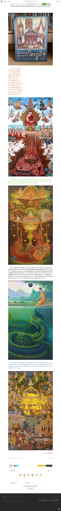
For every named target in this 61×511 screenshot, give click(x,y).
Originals (8, 496)
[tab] (13, 483)
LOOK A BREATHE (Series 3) (29, 1)
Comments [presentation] (13, 482)
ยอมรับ (44, 4)
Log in (31, 488)
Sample (15, 496)
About (23, 496)
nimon (36, 1)
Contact (26, 496)
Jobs (3, 498)
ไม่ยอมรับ (49, 4)
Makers (5, 1)
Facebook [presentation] (27, 483)
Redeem (19, 496)
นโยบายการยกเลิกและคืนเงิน (53, 500)
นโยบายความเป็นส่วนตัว (43, 500)
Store (9, 1)
